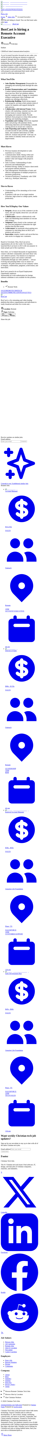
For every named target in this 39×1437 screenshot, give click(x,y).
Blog (7, 1377)
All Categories (10, 1344)
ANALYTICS (26, 292)
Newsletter (9, 1350)
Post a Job (8, 1360)
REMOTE (10, 291)
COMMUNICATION (13, 292)
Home (3, 17)
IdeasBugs (7, 1435)
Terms (7, 1386)
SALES (3, 291)
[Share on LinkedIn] (19, 397)
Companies (8, 10)
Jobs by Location (11, 1348)
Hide (13, 315)
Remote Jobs (9, 1346)
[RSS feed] (2, 1334)
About (7, 1375)
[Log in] (2, 12)
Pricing (7, 1364)
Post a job (4, 14)
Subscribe (5, 1151)
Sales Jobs (11, 17)
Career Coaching (11, 1352)
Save (6, 315)
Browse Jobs (9, 1342)
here (6, 22)
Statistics (8, 1379)
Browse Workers (11, 1362)
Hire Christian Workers (13, 1397)
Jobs (2, 10)
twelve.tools (18, 1407)
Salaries (20, 10)
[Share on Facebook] (19, 435)
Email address (5, 439)
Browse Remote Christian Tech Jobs (17, 1391)
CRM (15, 291)
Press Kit (8, 1383)
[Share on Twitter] (19, 359)
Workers (14, 10)
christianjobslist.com (8, 1405)
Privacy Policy (10, 1384)
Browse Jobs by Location (14, 1394)
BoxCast (4, 296)
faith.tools (18, 1405)
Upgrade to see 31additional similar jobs (14, 483)
